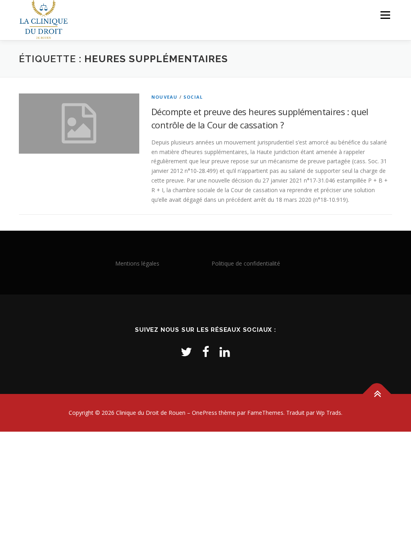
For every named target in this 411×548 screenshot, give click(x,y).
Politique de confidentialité (246, 263)
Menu (385, 15)
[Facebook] (205, 351)
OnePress (204, 412)
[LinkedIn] (225, 351)
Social (193, 97)
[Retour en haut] (377, 394)
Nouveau (164, 97)
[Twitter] (186, 351)
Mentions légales (137, 263)
